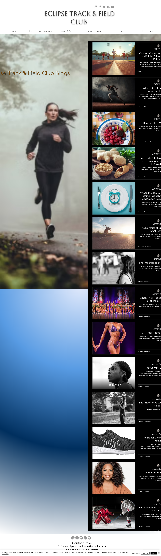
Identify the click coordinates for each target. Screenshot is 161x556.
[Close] (159, 553)
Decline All (145, 553)
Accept (154, 553)
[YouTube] (112, 6)
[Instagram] (96, 6)
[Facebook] (100, 6)
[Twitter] (104, 6)
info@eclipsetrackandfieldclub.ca (82, 546)
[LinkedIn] (108, 6)
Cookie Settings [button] (135, 553)
